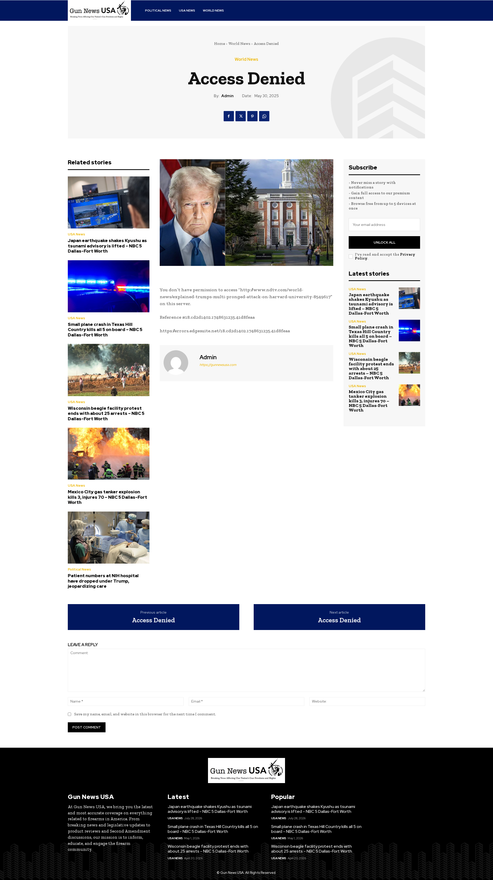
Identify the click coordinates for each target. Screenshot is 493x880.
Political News (79, 569)
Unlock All (384, 242)
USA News (76, 234)
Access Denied (153, 620)
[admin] (179, 362)
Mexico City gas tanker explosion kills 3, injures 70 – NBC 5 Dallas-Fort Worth (107, 497)
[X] (240, 116)
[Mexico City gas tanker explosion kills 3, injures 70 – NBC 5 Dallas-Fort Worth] (108, 454)
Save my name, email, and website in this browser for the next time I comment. (145, 714)
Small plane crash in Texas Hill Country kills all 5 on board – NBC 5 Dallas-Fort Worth (105, 330)
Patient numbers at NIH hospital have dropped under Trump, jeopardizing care (103, 581)
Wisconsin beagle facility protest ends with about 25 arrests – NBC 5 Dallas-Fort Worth (106, 413)
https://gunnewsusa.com (218, 365)
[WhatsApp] (264, 116)
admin (227, 96)
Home (219, 43)
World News (239, 43)
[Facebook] (229, 116)
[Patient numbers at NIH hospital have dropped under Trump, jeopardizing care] (108, 538)
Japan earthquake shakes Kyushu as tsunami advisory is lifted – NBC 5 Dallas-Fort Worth (107, 246)
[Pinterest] (252, 116)
